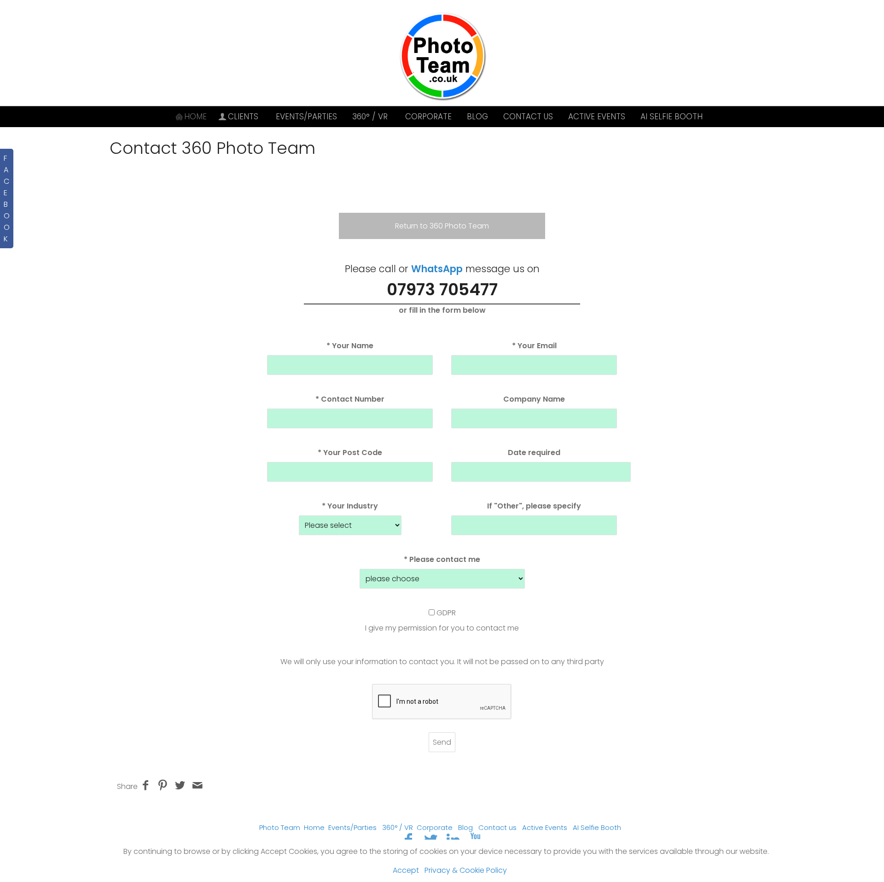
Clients (243, 116)
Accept (406, 870)
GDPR (446, 612)
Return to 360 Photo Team (442, 226)
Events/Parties (306, 116)
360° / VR (370, 116)
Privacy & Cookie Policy (466, 870)
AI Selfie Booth (671, 116)
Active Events (596, 116)
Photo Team (279, 827)
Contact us (528, 116)
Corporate (428, 116)
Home (314, 827)
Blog (477, 116)
